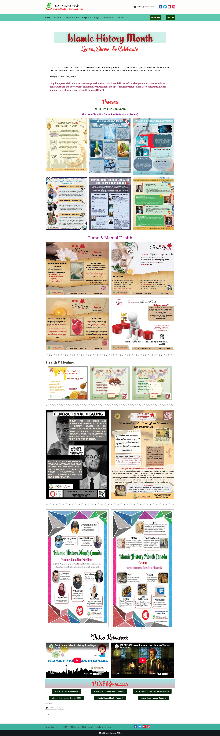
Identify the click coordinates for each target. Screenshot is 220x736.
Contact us (120, 17)
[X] (165, 6)
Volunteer (155, 17)
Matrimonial (87, 727)
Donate (170, 17)
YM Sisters (74, 727)
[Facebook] (160, 6)
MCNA (64, 727)
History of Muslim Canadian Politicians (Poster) (110, 114)
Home (47, 17)
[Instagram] (173, 6)
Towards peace (52, 727)
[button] (62, 17)
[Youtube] (169, 6)
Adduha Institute (103, 727)
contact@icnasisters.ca (145, 7)
